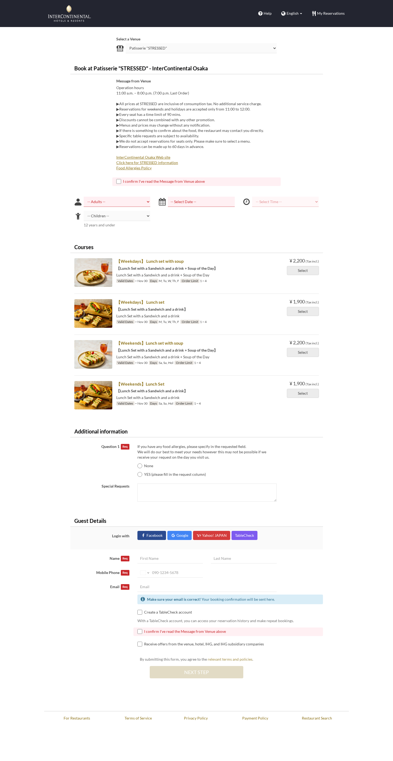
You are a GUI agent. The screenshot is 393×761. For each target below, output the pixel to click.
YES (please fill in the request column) (175, 474)
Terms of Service (138, 718)
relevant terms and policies (230, 659)
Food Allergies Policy (134, 168)
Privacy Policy (196, 718)
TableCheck (244, 535)
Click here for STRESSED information (147, 162)
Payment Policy (255, 718)
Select (303, 270)
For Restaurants (77, 718)
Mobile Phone (112, 572)
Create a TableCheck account (168, 612)
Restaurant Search (317, 718)
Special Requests (115, 486)
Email (119, 586)
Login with (120, 536)
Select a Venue (128, 39)
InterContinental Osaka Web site (143, 157)
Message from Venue (133, 81)
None (148, 465)
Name (119, 558)
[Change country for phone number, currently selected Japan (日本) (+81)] (144, 572)
